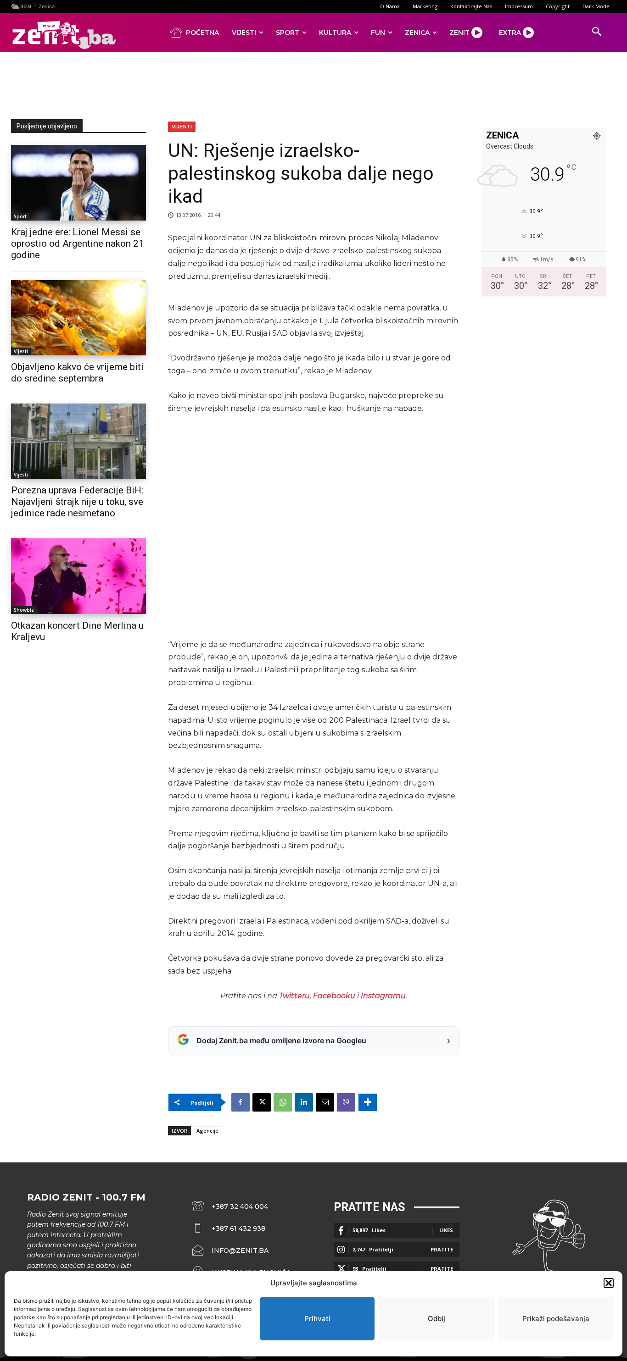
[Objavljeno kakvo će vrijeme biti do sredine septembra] (78, 317)
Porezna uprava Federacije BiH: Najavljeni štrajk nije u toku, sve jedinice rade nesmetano (77, 502)
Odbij (436, 1318)
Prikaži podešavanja (555, 1318)
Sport (20, 216)
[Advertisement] (313, 84)
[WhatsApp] (283, 1102)
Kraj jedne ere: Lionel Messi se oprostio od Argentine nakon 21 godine (77, 243)
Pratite (442, 1249)
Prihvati (317, 1318)
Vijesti (21, 351)
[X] (261, 1102)
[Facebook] (240, 1102)
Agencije (207, 1130)
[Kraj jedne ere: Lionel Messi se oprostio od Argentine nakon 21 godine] (78, 182)
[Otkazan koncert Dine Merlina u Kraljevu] (78, 576)
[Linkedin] (304, 1102)
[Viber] (346, 1102)
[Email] (325, 1102)
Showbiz (24, 610)
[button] (608, 1283)
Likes (446, 1230)
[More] (367, 1102)
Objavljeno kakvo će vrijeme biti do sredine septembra (77, 372)
